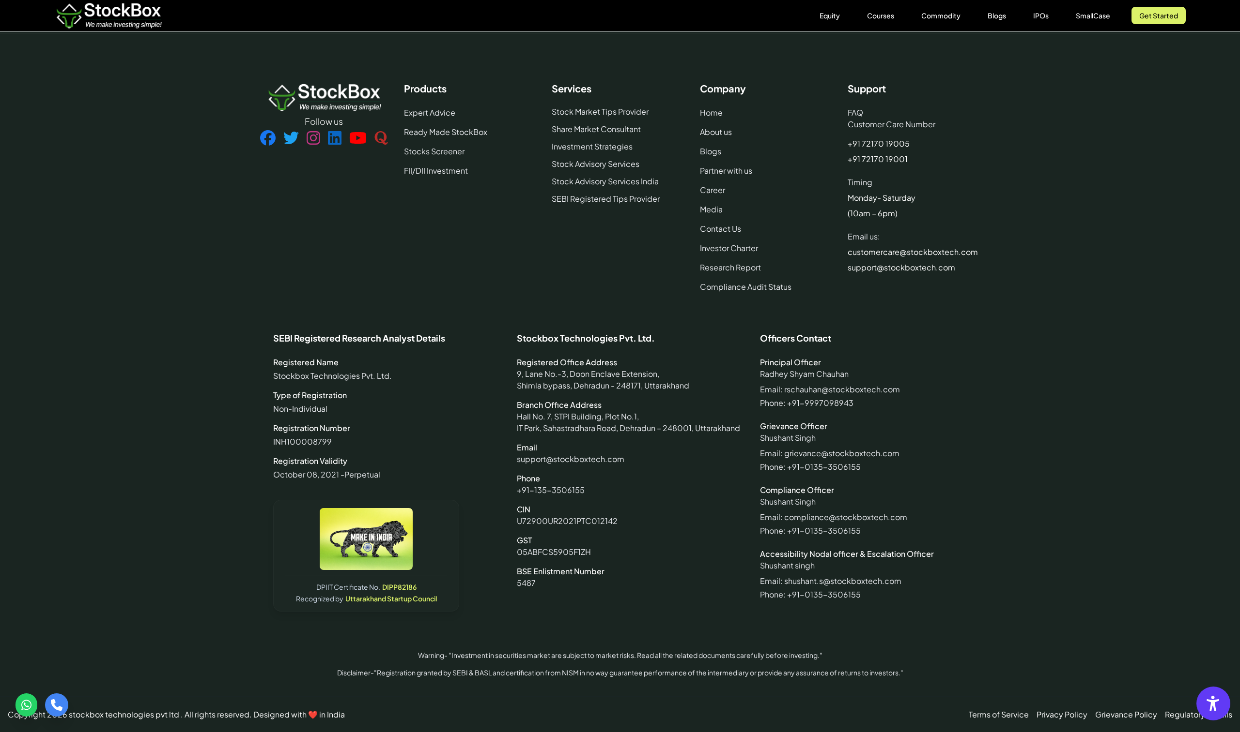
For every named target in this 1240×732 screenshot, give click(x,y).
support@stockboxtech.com (901, 267)
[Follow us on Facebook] (268, 138)
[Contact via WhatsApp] (26, 705)
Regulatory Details (1198, 714)
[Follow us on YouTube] (358, 138)
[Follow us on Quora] (381, 138)
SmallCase (1093, 15)
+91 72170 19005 (879, 143)
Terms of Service (999, 714)
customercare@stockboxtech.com (913, 252)
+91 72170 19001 (878, 159)
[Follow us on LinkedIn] (334, 138)
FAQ (855, 112)
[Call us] (56, 705)
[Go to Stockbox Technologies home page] (108, 15)
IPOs (1041, 15)
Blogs (997, 15)
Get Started (1158, 15)
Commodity (941, 15)
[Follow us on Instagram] (313, 138)
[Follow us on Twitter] (291, 138)
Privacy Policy (1062, 714)
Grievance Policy (1126, 714)
